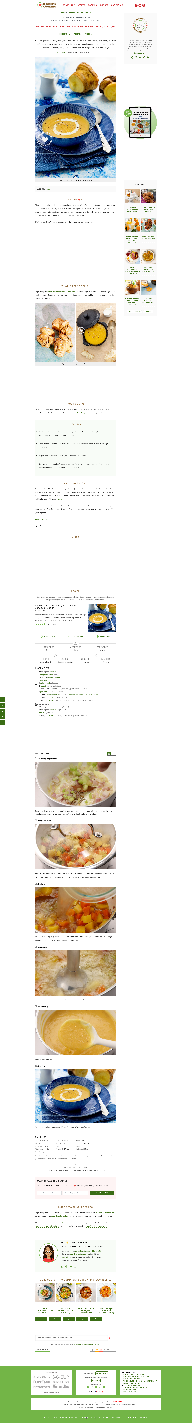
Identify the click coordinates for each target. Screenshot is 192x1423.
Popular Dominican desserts (137, 1377)
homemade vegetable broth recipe (83, 694)
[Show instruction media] (109, 753)
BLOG (71, 1418)
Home (63, 13)
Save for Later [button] (49, 636)
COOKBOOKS (117, 5)
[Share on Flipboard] (2, 716)
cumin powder (54, 677)
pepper (52, 700)
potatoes (44, 691)
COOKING (92, 5)
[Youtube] (139, 5)
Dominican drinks (131, 1379)
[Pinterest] (143, 5)
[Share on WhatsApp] (69, 1319)
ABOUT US (63, 1418)
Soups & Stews (84, 13)
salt (51, 697)
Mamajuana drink (131, 1383)
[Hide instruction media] (113, 753)
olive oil (53, 671)
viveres (59, 499)
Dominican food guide (134, 1375)
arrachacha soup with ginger (47, 1226)
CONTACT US (80, 1418)
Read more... (118, 1401)
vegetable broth (53, 694)
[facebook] (66, 1266)
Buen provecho (41, 519)
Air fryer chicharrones (135, 1387)
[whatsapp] (75, 1266)
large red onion (46, 674)
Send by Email (77, 636)
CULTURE (104, 5)
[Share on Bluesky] (2, 711)
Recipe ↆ (77, 34)
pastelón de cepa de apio (96, 1226)
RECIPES (81, 5)
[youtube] (71, 1266)
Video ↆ (88, 34)
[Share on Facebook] (41, 1319)
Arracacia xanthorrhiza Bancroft (61, 291)
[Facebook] (136, 5)
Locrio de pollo (131, 1392)
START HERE (69, 5)
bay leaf (43, 680)
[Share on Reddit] (82, 1319)
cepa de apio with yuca (58, 1222)
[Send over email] (96, 1319)
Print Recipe (104, 636)
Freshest (148, 312)
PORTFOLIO (143, 1418)
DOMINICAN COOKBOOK (126, 1418)
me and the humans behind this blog (88, 1251)
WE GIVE (91, 1418)
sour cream (54, 706)
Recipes (71, 13)
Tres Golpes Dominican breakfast (140, 1381)
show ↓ (49, 189)
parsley (42, 712)
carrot (43, 685)
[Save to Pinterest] (55, 1319)
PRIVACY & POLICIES (105, 1418)
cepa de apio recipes (60, 1216)
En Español (64, 34)
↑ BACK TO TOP (50, 1418)
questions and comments (79, 1254)
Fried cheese (129, 1389)
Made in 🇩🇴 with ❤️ (96, 1392)
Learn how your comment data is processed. (86, 1345)
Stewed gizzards (131, 1385)
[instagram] (62, 1266)
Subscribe (65, 1257)
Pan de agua (82, 412)
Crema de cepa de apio (105, 1212)
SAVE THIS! (102, 1193)
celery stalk (45, 683)
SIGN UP (96, 1380)
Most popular (134, 312)
